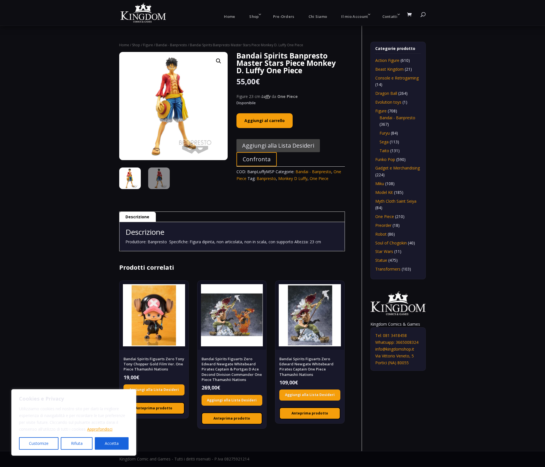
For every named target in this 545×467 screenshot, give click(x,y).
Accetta (112, 443)
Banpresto (266, 178)
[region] (73, 422)
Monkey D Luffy (292, 178)
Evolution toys (388, 102)
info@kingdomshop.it (394, 349)
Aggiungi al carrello (264, 120)
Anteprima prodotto (154, 408)
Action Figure (387, 60)
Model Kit (384, 192)
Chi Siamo (318, 16)
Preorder (383, 225)
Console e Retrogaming (397, 78)
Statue (381, 260)
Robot (381, 234)
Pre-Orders (283, 16)
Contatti (389, 16)
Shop (254, 16)
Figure (148, 45)
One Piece (319, 178)
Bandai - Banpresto (171, 45)
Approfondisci (99, 429)
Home (229, 16)
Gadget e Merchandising (397, 168)
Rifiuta (77, 443)
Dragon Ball (386, 93)
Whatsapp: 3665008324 (396, 342)
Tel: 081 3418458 (391, 335)
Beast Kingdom (389, 69)
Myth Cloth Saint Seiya (395, 201)
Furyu (385, 133)
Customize (39, 443)
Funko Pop (385, 159)
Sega (384, 142)
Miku (379, 183)
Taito (384, 150)
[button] (218, 61)
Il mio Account (354, 16)
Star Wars (384, 251)
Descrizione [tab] (137, 216)
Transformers (388, 269)
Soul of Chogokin (391, 243)
